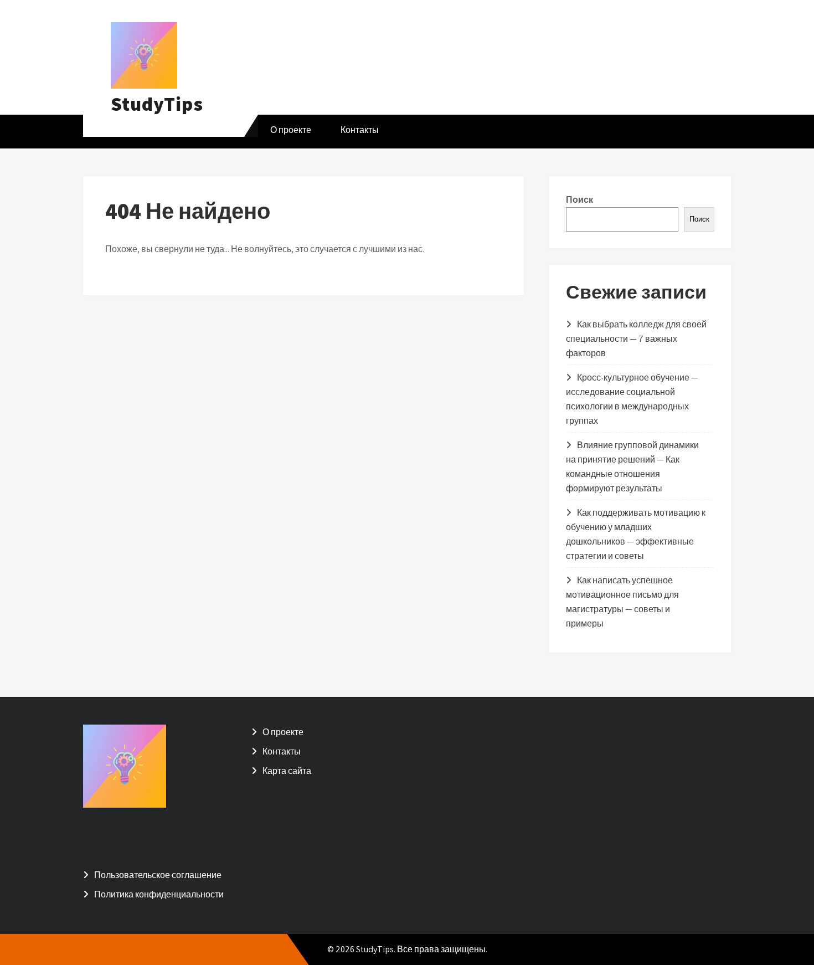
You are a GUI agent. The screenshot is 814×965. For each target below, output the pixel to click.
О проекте (290, 130)
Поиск (579, 200)
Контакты (360, 130)
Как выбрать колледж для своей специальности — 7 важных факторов (636, 339)
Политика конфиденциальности (159, 894)
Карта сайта (286, 771)
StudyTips (157, 103)
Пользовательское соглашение (157, 875)
